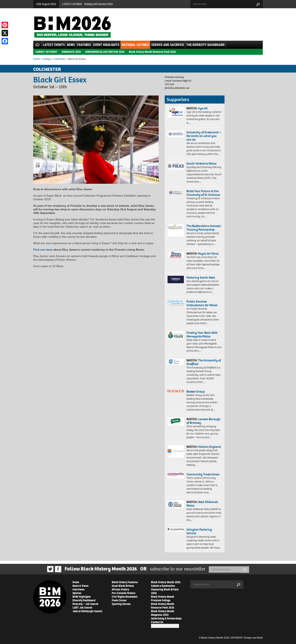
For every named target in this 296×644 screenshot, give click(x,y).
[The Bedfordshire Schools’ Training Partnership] (176, 230)
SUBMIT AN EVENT (46, 52)
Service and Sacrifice (167, 45)
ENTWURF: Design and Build (247, 637)
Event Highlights (106, 45)
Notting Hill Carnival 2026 (98, 4)
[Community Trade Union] (176, 475)
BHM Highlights (81, 596)
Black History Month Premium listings (162, 598)
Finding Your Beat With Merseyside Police (202, 334)
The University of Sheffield (203, 362)
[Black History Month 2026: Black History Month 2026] (72, 27)
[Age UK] (176, 112)
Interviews (78, 589)
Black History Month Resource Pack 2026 (152, 52)
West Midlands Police (202, 504)
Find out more (43, 249)
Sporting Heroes (121, 604)
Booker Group (195, 391)
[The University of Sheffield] (176, 362)
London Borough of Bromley (203, 421)
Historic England (209, 447)
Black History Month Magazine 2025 (162, 613)
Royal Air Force (208, 253)
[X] (5, 33)
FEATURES (84, 45)
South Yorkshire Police (201, 163)
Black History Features (125, 582)
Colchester (59, 59)
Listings (46, 59)
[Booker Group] (176, 391)
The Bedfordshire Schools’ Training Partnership (203, 228)
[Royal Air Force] (176, 255)
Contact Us (157, 622)
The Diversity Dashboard (205, 45)
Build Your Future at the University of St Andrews (203, 193)
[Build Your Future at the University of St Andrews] (176, 192)
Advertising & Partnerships (166, 618)
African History (120, 589)
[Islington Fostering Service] (176, 530)
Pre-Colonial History (123, 593)
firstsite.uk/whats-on (177, 88)
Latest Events (54, 45)
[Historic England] (176, 451)
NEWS (71, 45)
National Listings (135, 45)
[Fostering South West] (176, 279)
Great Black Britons (123, 586)
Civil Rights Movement (124, 596)
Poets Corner (119, 600)
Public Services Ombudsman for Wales (201, 303)
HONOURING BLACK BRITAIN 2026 (104, 52)
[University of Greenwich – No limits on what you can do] (176, 134)
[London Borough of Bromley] (176, 421)
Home (36, 59)
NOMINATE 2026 (71, 52)
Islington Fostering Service (199, 531)
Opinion (76, 593)
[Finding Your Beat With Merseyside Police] (176, 335)
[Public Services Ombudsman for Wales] (176, 303)
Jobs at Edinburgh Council (87, 611)
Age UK (203, 108)
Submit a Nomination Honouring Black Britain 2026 (165, 589)
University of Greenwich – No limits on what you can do (203, 136)
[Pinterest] (5, 25)
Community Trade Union (202, 474)
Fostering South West (200, 277)
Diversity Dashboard (83, 600)
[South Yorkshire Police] (176, 166)
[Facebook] (5, 41)
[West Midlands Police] (176, 504)
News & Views (80, 586)
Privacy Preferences (165, 625)
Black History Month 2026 (165, 582)
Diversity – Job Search (85, 604)
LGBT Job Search (82, 607)
